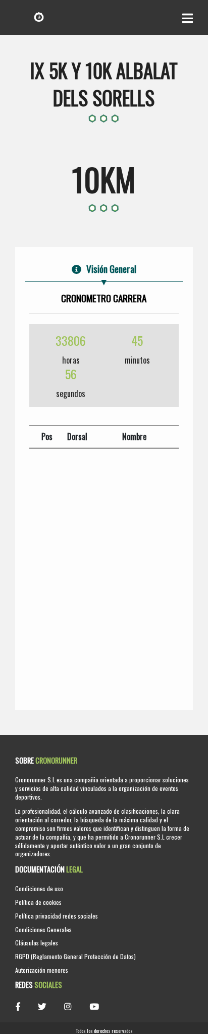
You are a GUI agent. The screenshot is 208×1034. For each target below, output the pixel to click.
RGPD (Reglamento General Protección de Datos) (75, 956)
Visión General (111, 268)
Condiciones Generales (43, 929)
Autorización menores (41, 970)
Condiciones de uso (39, 888)
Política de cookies (38, 902)
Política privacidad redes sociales (56, 915)
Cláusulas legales (36, 942)
